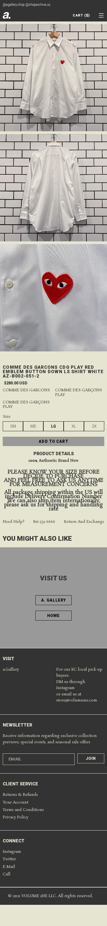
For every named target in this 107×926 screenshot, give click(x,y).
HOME (53, 615)
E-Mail (9, 867)
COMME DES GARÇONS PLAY (78, 392)
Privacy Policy (15, 817)
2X (94, 426)
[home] (6, 15)
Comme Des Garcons (26, 390)
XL (74, 426)
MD (33, 426)
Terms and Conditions (23, 810)
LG (53, 426)
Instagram (12, 851)
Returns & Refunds (20, 794)
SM (13, 426)
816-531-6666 (44, 522)
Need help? (13, 522)
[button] (101, 15)
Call (6, 874)
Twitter (9, 859)
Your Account (15, 802)
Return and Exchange (84, 522)
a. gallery (53, 600)
